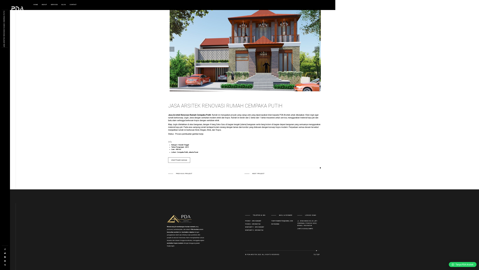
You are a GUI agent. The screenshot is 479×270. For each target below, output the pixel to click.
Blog (63, 4)
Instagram (275, 224)
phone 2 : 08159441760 (252, 224)
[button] (463, 264)
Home (35, 4)
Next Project (258, 173)
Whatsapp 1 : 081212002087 (254, 227)
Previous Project (184, 173)
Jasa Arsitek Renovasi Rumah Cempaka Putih (4, 29)
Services (54, 4)
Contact (73, 4)
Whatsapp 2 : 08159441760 (254, 230)
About (44, 4)
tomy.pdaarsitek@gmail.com (282, 221)
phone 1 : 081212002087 (253, 221)
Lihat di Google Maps (305, 229)
